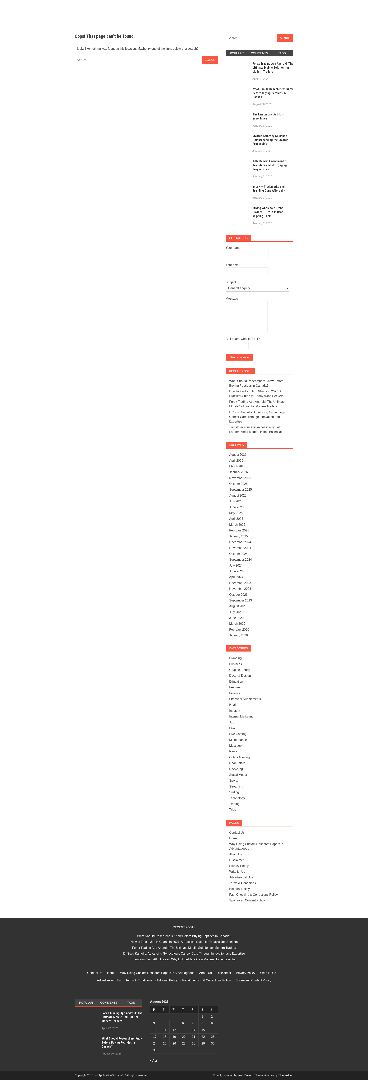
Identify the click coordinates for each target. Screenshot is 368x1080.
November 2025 (240, 478)
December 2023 (240, 583)
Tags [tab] (282, 53)
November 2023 (240, 588)
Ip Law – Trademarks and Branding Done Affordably (269, 189)
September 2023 (240, 600)
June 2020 (236, 617)
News (233, 751)
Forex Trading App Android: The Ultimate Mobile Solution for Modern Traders (272, 67)
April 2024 (236, 577)
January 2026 (238, 472)
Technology (237, 798)
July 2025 (235, 501)
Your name (233, 247)
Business (235, 664)
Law (232, 728)
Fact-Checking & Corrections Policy (253, 894)
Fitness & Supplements (245, 699)
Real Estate (237, 763)
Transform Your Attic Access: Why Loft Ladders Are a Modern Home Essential (184, 959)
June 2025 (236, 507)
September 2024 (240, 559)
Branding (235, 658)
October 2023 (238, 594)
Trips (232, 809)
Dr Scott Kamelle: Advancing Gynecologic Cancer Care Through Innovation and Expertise (257, 417)
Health (233, 704)
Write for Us (237, 871)
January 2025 (238, 536)
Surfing (234, 792)
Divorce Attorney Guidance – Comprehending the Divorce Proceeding (270, 140)
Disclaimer (236, 860)
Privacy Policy (239, 865)
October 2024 (238, 553)
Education (236, 681)
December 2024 (240, 542)
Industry (234, 710)
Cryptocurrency (239, 669)
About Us (235, 854)
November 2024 (240, 547)
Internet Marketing (241, 716)
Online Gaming (239, 757)
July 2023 (235, 612)
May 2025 (236, 513)
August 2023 (237, 606)
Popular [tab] (237, 53)
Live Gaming (237, 734)
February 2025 (239, 530)
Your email (233, 265)
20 (184, 1036)
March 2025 (237, 524)
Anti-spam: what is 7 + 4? (243, 338)
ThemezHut (285, 1075)
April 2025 (236, 518)
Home (233, 838)
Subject (231, 282)
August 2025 (237, 495)
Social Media (238, 774)
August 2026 (237, 454)
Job (231, 722)
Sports (233, 780)
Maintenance (238, 739)
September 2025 (240, 489)
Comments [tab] (259, 53)
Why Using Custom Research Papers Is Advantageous (157, 973)
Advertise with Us (241, 877)
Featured (235, 687)
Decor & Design (240, 675)
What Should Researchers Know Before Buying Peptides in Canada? (272, 93)
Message (232, 298)
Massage (235, 745)
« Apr (153, 1060)
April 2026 (236, 460)
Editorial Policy (239, 889)
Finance (234, 693)
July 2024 (235, 565)
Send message (239, 357)
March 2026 (237, 466)
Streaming (236, 786)
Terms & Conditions (242, 883)
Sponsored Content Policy (247, 900)
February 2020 (239, 629)
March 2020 (237, 623)
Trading (234, 804)
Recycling (236, 769)
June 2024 (236, 571)
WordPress (244, 1075)
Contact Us (236, 832)
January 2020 (238, 635)
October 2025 (238, 483)
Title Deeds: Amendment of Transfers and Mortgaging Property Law (270, 165)
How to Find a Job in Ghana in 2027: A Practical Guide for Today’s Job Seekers (184, 941)
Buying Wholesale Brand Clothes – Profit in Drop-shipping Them (268, 212)
